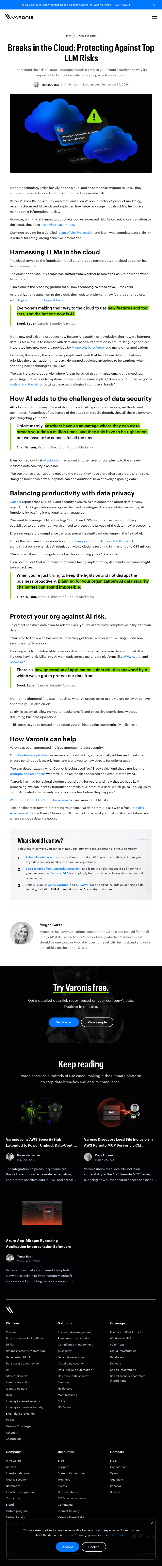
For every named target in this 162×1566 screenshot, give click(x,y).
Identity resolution (18, 1382)
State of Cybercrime (71, 1473)
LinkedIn (49, 884)
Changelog (13, 1438)
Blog (68, 35)
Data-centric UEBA (18, 1357)
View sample (97, 1022)
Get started (64, 1022)
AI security (65, 1350)
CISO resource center (72, 1498)
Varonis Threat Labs (71, 1517)
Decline (93, 1547)
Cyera (114, 1473)
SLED (61, 1401)
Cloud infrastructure (123, 1350)
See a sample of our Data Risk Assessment (53, 868)
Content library (68, 1492)
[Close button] (153, 4)
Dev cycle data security (73, 1376)
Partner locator (16, 1517)
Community (65, 1504)
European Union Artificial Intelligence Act (106, 541)
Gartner (15, 502)
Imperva (115, 1485)
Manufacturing (67, 1394)
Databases (117, 1357)
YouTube (62, 884)
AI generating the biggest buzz (40, 300)
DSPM (10, 1344)
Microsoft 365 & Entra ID (126, 1332)
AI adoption (52, 460)
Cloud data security (71, 1363)
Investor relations (17, 1473)
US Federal (65, 1407)
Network (115, 1363)
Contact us (13, 1498)
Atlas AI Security (17, 1376)
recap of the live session (75, 232)
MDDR (10, 1420)
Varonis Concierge (18, 1426)
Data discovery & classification (26, 1338)
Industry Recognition (20, 1492)
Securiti (115, 1492)
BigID (113, 1460)
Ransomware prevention (74, 1338)
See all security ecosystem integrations (127, 1378)
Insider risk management (74, 1332)
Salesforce (96, 347)
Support (63, 1466)
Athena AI (12, 1432)
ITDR (9, 1394)
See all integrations (123, 1369)
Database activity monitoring (25, 1350)
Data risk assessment (72, 1357)
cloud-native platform (32, 755)
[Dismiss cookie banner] (151, 1524)
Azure (136, 656)
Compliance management (75, 1344)
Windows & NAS (121, 1338)
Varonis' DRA (60, 873)
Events (62, 1485)
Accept (67, 1547)
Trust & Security (16, 1479)
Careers (11, 1466)
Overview (12, 1332)
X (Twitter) (82, 884)
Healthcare (65, 1388)
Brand (10, 1504)
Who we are (14, 1460)
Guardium (116, 1479)
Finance (63, 1382)
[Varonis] (19, 17)
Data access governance (22, 1363)
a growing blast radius (57, 224)
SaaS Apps (117, 1344)
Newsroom (13, 1485)
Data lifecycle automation (75, 1369)
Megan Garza (50, 84)
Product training (68, 1511)
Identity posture (16, 1388)
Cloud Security (87, 35)
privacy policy (117, 1535)
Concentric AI (119, 1466)
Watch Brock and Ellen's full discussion (39, 800)
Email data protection (20, 1413)
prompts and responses (27, 773)
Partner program (17, 1511)
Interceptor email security (23, 1401)
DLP (8, 1369)
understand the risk (24, 384)
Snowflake (17, 662)
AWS (126, 656)
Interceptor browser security (24, 1407)
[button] (154, 17)
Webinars (64, 1479)
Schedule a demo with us (42, 857)
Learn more (121, 5)
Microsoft (79, 347)
